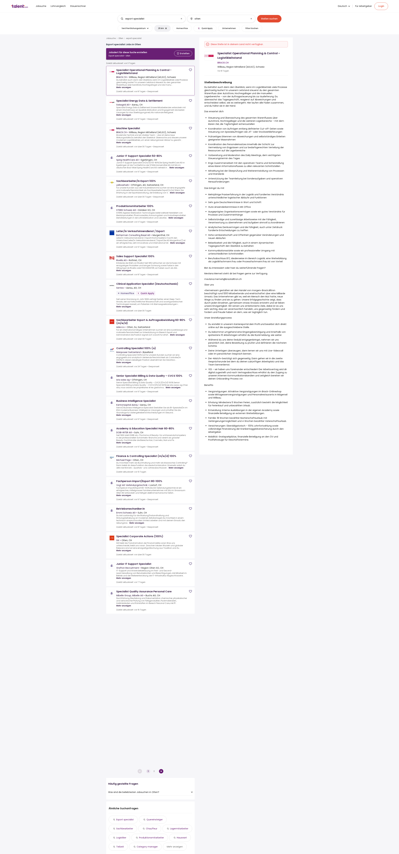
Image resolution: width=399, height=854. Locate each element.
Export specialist (125, 819)
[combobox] (151, 18)
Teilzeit (120, 846)
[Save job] (190, 70)
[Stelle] (149, 18)
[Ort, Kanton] (218, 18)
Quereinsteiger (155, 819)
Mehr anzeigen (123, 87)
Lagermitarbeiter (179, 828)
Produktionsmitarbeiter (151, 837)
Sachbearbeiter (124, 828)
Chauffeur (151, 828)
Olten (120, 38)
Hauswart (182, 837)
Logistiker (121, 837)
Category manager (147, 846)
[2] (161, 771)
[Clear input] (181, 18)
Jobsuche (111, 38)
